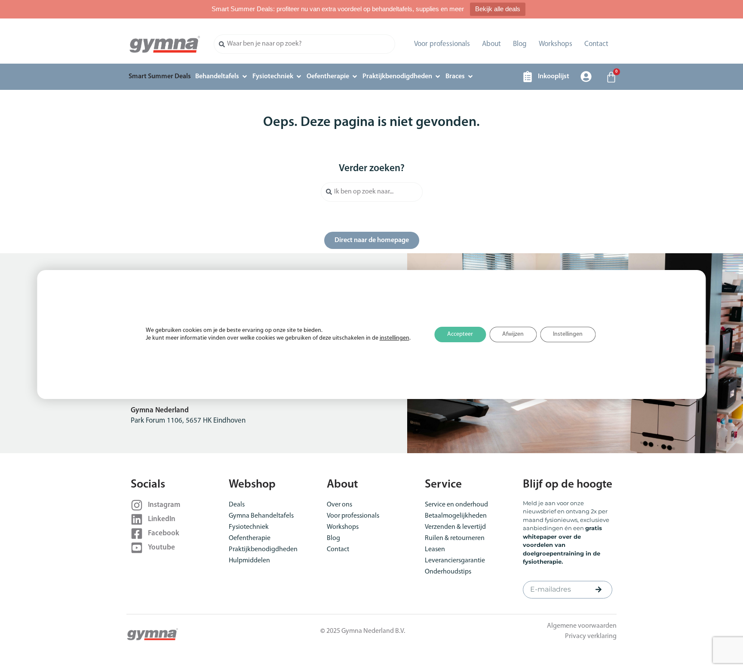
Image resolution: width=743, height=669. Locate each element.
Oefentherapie (249, 538)
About (491, 44)
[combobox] (304, 44)
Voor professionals (442, 44)
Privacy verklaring (591, 636)
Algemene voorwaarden (582, 626)
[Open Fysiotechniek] (298, 76)
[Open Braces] (470, 76)
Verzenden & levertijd (455, 527)
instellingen (394, 338)
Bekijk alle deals (497, 8)
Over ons (339, 504)
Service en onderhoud (456, 504)
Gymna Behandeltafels (261, 515)
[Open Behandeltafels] (244, 76)
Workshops (555, 44)
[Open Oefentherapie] (354, 76)
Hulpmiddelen (249, 560)
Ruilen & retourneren (455, 538)
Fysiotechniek (249, 527)
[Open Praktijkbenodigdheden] (437, 76)
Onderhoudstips (448, 571)
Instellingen (568, 334)
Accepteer (460, 334)
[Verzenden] (598, 589)
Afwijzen (513, 334)
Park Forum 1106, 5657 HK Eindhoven (188, 420)
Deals (237, 504)
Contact (596, 44)
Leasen (435, 549)
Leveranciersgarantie (455, 560)
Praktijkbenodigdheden (263, 549)
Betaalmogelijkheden (456, 515)
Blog (520, 44)
